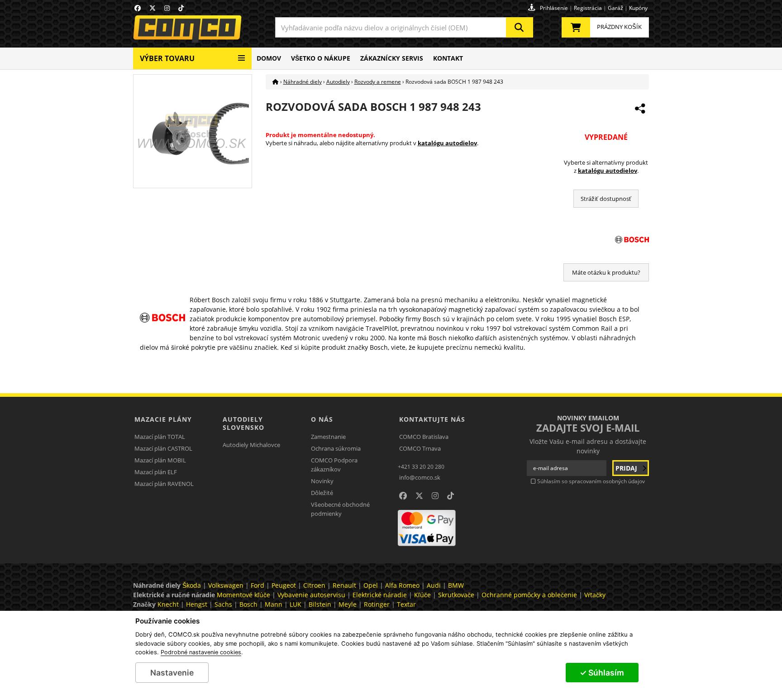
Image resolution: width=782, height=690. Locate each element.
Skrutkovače (456, 594)
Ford (257, 585)
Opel (370, 585)
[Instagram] (167, 8)
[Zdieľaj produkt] (640, 108)
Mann (273, 604)
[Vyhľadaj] (519, 27)
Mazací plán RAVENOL (164, 484)
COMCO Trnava (420, 448)
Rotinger (377, 604)
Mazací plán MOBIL (160, 460)
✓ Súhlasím (602, 672)
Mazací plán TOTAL (159, 437)
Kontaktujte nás (432, 419)
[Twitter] (152, 8)
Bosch (248, 604)
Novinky (322, 481)
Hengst (196, 604)
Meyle (348, 604)
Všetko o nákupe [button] (320, 58)
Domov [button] (269, 58)
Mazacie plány (163, 419)
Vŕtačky (595, 594)
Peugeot (284, 585)
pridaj (627, 468)
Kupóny (638, 8)
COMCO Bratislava (423, 437)
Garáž (615, 8)
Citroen (314, 585)
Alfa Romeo (402, 585)
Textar (406, 604)
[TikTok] (181, 8)
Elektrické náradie (380, 594)
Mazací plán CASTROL (163, 448)
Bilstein (320, 604)
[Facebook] (137, 8)
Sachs (223, 604)
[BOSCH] (606, 240)
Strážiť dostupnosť (606, 199)
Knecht (168, 604)
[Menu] (241, 55)
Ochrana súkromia (336, 448)
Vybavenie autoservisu (311, 594)
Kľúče (422, 594)
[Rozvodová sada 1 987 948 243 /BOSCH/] (192, 130)
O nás (322, 419)
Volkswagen (225, 585)
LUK (295, 604)
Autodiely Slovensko (243, 423)
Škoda (191, 585)
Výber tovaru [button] (167, 58)
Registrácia (588, 8)
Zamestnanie (328, 437)
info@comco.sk (419, 477)
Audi (434, 585)
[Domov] (275, 82)
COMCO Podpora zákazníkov (334, 464)
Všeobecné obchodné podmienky (340, 509)
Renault (344, 585)
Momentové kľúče (243, 594)
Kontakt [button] (448, 58)
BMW (456, 585)
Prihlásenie (554, 8)
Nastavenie (172, 672)
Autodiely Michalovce (251, 445)
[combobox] (404, 27)
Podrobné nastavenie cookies (201, 652)
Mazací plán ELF (155, 472)
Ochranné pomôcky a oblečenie (529, 594)
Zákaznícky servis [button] (391, 58)
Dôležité (322, 493)
